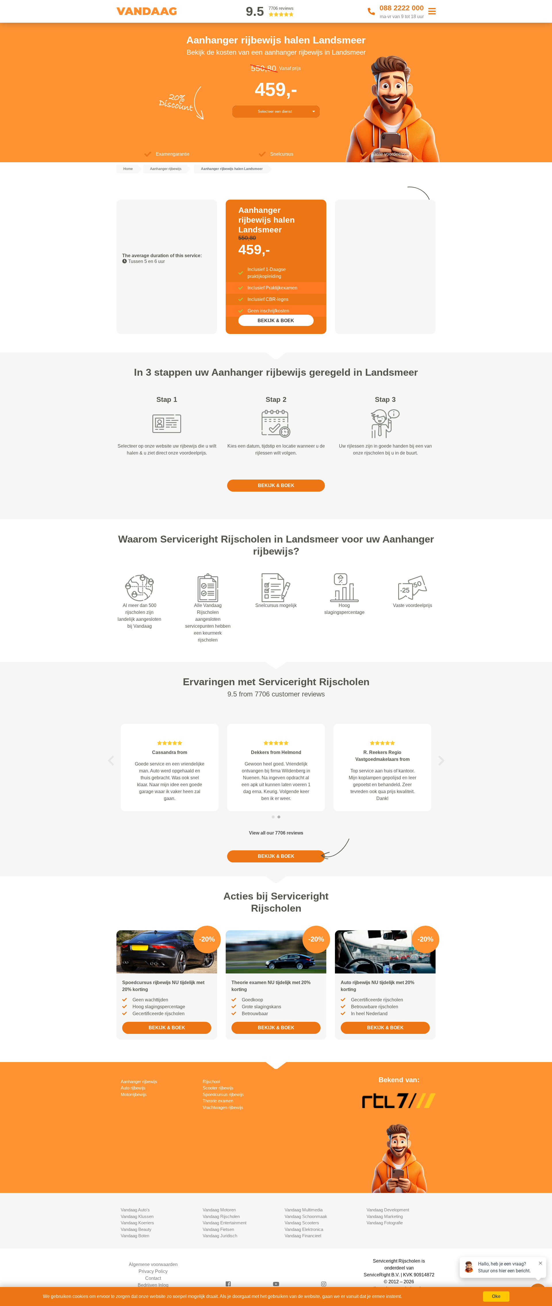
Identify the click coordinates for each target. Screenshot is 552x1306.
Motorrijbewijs (134, 1094)
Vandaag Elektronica (304, 1229)
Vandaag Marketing (385, 1216)
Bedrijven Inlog (153, 1285)
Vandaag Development (388, 1209)
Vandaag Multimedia (304, 1209)
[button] (111, 760)
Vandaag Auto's (135, 1209)
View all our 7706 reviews (276, 832)
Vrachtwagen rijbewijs (223, 1107)
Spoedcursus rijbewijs (223, 1094)
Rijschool (211, 1081)
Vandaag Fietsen (218, 1229)
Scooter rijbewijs (218, 1087)
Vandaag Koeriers (137, 1222)
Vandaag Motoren (219, 1209)
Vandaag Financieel (303, 1235)
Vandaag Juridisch (220, 1235)
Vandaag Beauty (136, 1229)
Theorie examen (218, 1100)
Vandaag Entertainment (224, 1222)
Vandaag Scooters (302, 1222)
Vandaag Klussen (137, 1216)
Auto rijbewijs (133, 1087)
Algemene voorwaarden (153, 1264)
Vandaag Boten (135, 1235)
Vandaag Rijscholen (221, 1216)
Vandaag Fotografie (385, 1222)
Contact (153, 1278)
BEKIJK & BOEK (276, 320)
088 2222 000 (401, 8)
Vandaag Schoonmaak (306, 1216)
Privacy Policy (153, 1271)
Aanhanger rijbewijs (139, 1081)
